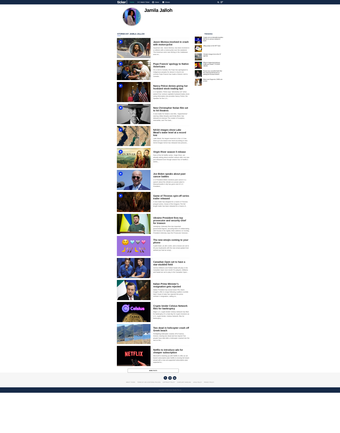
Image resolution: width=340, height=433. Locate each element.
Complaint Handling (184, 382)
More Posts (153, 370)
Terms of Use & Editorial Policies (149, 382)
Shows (167, 2)
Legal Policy (197, 382)
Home (132, 2)
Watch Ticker (145, 2)
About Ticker (130, 382)
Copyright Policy (169, 382)
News (157, 2)
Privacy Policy (209, 382)
